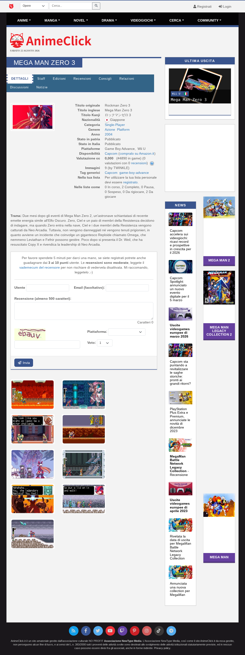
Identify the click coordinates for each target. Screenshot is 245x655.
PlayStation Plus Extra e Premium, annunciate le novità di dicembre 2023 (180, 420)
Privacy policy (162, 648)
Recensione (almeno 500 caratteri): (42, 298)
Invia (26, 363)
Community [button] (208, 20)
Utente (19, 287)
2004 (108, 134)
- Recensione (179, 465)
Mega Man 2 (219, 260)
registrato (130, 182)
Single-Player (115, 125)
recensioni (139, 163)
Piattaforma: (97, 331)
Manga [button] (51, 20)
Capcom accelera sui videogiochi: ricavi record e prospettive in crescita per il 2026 (180, 241)
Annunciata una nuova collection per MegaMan (180, 589)
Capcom (111, 173)
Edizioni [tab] (59, 78)
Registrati (204, 6)
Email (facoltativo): (89, 287)
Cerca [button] (175, 20)
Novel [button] (79, 20)
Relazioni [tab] (126, 78)
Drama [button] (108, 20)
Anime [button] (22, 20)
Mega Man (219, 557)
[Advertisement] (161, 42)
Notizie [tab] (42, 87)
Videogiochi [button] (142, 20)
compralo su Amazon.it (137, 153)
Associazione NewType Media (122, 640)
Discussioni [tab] (19, 87)
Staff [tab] (41, 78)
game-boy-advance (134, 173)
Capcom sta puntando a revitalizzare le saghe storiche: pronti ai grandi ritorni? (180, 372)
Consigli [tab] (105, 78)
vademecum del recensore (39, 267)
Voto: (91, 342)
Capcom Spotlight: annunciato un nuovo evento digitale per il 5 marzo (179, 289)
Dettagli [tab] (19, 78)
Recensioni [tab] (82, 78)
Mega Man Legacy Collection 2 (219, 331)
